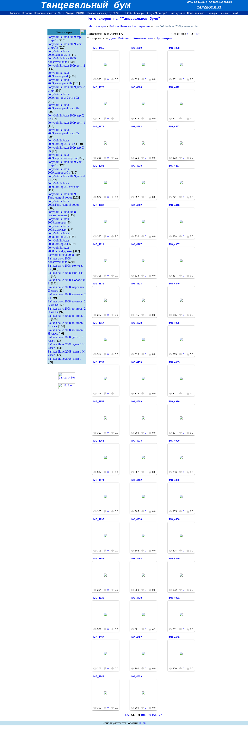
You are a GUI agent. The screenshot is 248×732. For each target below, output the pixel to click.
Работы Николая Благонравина (129, 26)
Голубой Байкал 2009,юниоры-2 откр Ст (63, 95)
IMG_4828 (136, 323)
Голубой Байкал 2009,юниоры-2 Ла (60, 81)
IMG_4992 (98, 637)
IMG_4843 (98, 558)
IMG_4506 (174, 637)
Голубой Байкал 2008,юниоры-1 (58, 242)
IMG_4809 (136, 48)
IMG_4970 (174, 401)
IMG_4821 (98, 244)
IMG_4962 (136, 205)
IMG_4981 (174, 598)
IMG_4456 (98, 48)
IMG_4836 (136, 519)
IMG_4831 (98, 283)
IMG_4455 (136, 362)
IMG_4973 (136, 440)
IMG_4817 (98, 323)
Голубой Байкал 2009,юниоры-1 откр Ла (63, 106)
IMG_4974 (98, 126)
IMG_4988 (136, 126)
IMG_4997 (98, 519)
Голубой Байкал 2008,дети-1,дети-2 (60, 249)
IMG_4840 (174, 283)
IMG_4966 (98, 440)
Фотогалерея (97, 26)
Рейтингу (124, 38)
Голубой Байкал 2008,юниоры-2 (58, 235)
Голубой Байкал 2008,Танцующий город (63, 202)
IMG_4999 (98, 362)
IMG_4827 (136, 637)
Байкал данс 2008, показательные (59, 260)
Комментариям (143, 38)
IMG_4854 (98, 401)
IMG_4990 (174, 440)
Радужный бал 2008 (61, 254)
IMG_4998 (174, 48)
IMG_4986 (98, 165)
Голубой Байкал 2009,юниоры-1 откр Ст (63, 131)
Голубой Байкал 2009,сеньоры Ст (59, 170)
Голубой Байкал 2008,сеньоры (58, 220)
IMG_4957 (174, 244)
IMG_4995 (174, 323)
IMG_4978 (136, 165)
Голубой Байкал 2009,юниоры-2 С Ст (61, 142)
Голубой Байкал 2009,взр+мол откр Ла (62, 156)
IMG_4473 (174, 165)
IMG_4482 (136, 480)
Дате (112, 38)
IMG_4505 (174, 362)
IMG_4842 (98, 676)
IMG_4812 (174, 87)
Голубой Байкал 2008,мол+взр (58, 227)
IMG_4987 (136, 244)
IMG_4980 (174, 480)
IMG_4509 (136, 401)
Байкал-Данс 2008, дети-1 (65, 358)
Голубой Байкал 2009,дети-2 (66, 65)
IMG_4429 (136, 676)
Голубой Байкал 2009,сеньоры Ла (59, 53)
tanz (107, 67)
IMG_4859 (174, 558)
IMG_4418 (174, 205)
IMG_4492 (136, 558)
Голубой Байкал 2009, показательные (62, 60)
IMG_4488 (98, 205)
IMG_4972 (98, 87)
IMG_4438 (136, 598)
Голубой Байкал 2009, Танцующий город (62, 195)
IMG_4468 (174, 519)
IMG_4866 (136, 87)
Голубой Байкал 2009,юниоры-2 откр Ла (63, 185)
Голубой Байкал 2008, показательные (62, 213)
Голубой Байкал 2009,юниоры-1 (58, 74)
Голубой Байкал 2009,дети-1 (66, 122)
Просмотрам (164, 38)
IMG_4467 (174, 126)
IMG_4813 (136, 283)
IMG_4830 (98, 598)
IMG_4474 (98, 480)
